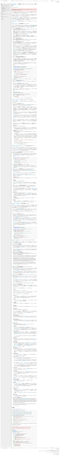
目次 (1, 3)
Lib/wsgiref (16, 7)
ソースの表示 (2, 19)
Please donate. (58, 452)
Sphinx (57, 454)
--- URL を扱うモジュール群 (4, 16)
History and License (54, 451)
